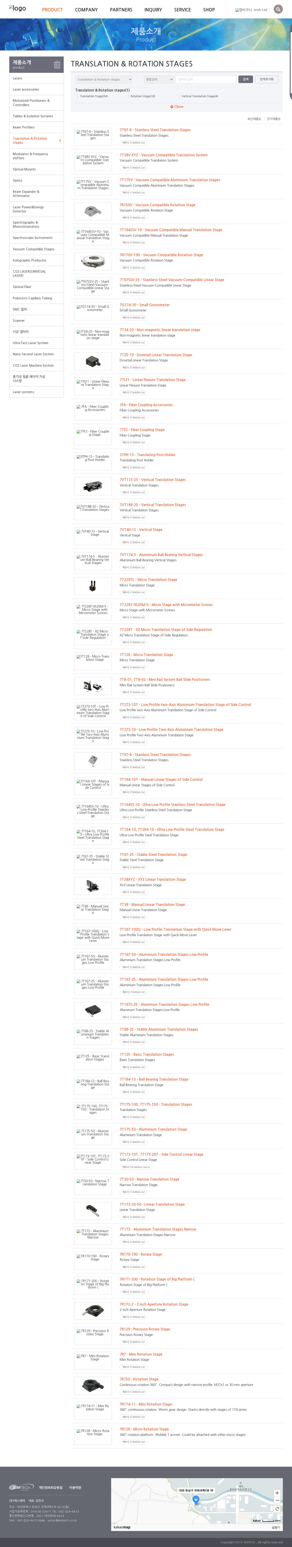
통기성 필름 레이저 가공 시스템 (29, 378)
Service (182, 10)
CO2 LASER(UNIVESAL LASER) (29, 273)
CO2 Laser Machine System (33, 365)
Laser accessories (26, 89)
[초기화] (277, 1509)
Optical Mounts (24, 169)
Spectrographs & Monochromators (26, 224)
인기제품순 (274, 119)
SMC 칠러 (20, 309)
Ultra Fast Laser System (30, 343)
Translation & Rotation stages (30, 140)
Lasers (17, 78)
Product (52, 10)
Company (86, 10)
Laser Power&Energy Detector (28, 209)
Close (178, 106)
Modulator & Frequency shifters (30, 156)
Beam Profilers (24, 127)
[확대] (277, 1492)
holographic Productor (29, 260)
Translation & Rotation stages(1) (102, 90)
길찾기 (276, 1527)
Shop (209, 10)
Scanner (19, 320)
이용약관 (75, 1487)
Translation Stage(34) (94, 96)
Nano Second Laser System (33, 354)
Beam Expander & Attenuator (26, 193)
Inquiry (153, 10)
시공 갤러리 (21, 331)
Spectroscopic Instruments (33, 237)
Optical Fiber (22, 286)
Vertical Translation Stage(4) (200, 96)
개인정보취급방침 (51, 1487)
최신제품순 (254, 119)
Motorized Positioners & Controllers (31, 102)
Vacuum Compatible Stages (34, 249)
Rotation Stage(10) (143, 96)
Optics (17, 180)
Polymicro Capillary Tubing (32, 298)
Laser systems (23, 392)
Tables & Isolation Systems (33, 116)
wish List (260, 9)
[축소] (277, 1500)
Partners (121, 10)
